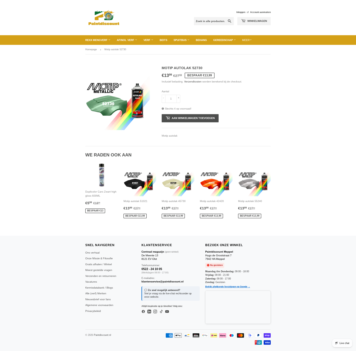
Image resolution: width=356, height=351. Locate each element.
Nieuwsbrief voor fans (98, 299)
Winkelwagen (257, 20)
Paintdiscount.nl (102, 335)
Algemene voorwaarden (99, 305)
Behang (201, 40)
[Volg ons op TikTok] (161, 312)
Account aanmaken (260, 12)
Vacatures (91, 281)
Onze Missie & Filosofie (99, 258)
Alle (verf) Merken (95, 293)
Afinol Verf (126, 40)
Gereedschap (223, 40)
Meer (246, 40)
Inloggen (240, 12)
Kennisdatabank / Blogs (99, 287)
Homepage (91, 49)
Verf (147, 40)
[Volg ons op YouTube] (167, 312)
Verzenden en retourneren (100, 275)
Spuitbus (180, 40)
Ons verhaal (92, 252)
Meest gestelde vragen (98, 270)
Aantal (165, 91)
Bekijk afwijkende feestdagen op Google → (227, 286)
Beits (163, 40)
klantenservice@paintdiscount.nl (162, 281)
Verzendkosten (193, 81)
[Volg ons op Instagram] (155, 312)
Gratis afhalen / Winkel (98, 264)
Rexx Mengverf (96, 40)
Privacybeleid (93, 310)
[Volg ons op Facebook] (143, 312)
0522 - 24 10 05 (151, 269)
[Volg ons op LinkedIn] (149, 312)
